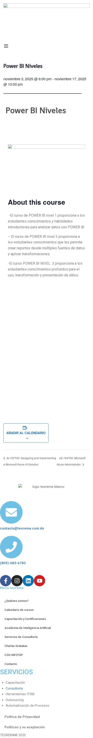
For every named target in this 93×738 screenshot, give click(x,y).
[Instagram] (17, 580)
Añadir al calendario (26, 433)
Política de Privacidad (22, 717)
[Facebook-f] (5, 580)
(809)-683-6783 (13, 563)
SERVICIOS (16, 672)
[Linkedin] (28, 580)
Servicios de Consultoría (21, 637)
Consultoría (14, 688)
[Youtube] (39, 580)
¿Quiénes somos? (16, 601)
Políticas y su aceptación (25, 727)
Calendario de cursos (19, 610)
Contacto (11, 664)
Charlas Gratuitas (16, 646)
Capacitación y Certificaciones (25, 619)
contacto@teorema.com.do (22, 528)
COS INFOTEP (14, 655)
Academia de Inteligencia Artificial (28, 628)
